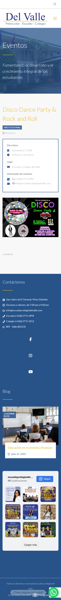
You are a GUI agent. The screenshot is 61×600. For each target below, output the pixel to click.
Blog (6, 416)
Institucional (12, 127)
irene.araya (9, 133)
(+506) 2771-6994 (24, 178)
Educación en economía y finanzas (30, 447)
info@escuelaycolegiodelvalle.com (32, 183)
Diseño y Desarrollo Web (19, 595)
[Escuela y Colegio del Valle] (25, 18)
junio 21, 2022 (18, 454)
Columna (9, 414)
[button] (53, 592)
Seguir (47, 478)
